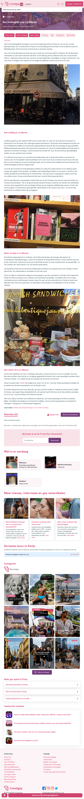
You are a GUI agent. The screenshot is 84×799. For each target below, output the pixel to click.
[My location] (4, 795)
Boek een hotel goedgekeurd (45, 795)
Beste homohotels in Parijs (16, 691)
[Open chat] (62, 4)
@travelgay (14, 569)
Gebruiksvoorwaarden (12, 769)
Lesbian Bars (60, 35)
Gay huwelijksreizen (11, 767)
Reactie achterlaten (70, 414)
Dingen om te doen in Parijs (38, 407)
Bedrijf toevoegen (50, 762)
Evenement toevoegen (52, 764)
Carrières (46, 769)
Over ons (7, 757)
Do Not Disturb (9, 777)
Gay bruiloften (9, 764)
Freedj (21, 383)
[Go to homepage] (12, 4)
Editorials (10, 17)
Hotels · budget (34, 35)
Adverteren (47, 759)
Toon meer (7, 40)
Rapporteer (54, 414)
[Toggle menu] (2, 4)
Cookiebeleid (9, 772)
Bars (52, 35)
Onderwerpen (9, 782)
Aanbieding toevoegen (52, 767)
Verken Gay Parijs (19, 407)
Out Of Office (9, 762)
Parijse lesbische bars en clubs (18, 698)
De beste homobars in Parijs (17, 684)
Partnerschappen (49, 757)
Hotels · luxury (9, 35)
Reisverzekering (10, 779)
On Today (45, 35)
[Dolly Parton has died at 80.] (16, 589)
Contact (7, 759)
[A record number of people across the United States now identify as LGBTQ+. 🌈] (42, 621)
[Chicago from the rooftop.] (67, 653)
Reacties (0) (11, 414)
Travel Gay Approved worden (54, 772)
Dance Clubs (70, 35)
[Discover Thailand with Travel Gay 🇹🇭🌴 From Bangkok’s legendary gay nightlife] (42, 589)
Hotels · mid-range (22, 35)
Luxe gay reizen (10, 774)
